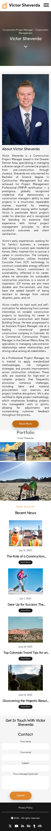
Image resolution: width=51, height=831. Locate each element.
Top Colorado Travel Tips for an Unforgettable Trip (25, 653)
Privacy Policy (25, 808)
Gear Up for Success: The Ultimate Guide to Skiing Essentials (25, 604)
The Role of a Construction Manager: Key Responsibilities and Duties (25, 556)
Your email (25, 752)
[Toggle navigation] (45, 5)
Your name (25, 742)
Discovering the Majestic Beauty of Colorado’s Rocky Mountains (26, 701)
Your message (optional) (25, 774)
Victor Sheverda (24, 5)
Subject (25, 763)
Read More (25, 424)
